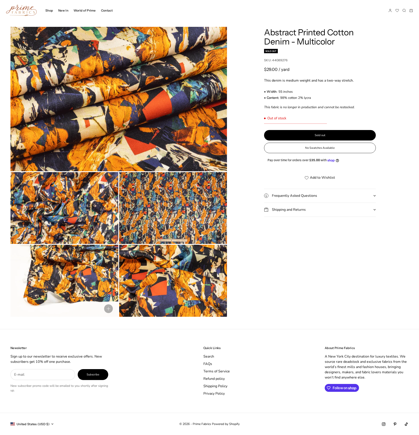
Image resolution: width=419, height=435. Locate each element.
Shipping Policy (215, 386)
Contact (107, 10)
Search (208, 356)
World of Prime (85, 10)
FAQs (207, 363)
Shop (49, 10)
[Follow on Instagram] (383, 424)
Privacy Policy (214, 393)
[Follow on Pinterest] (395, 424)
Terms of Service (216, 371)
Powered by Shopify (226, 424)
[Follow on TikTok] (406, 424)
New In (63, 10)
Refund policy (214, 378)
